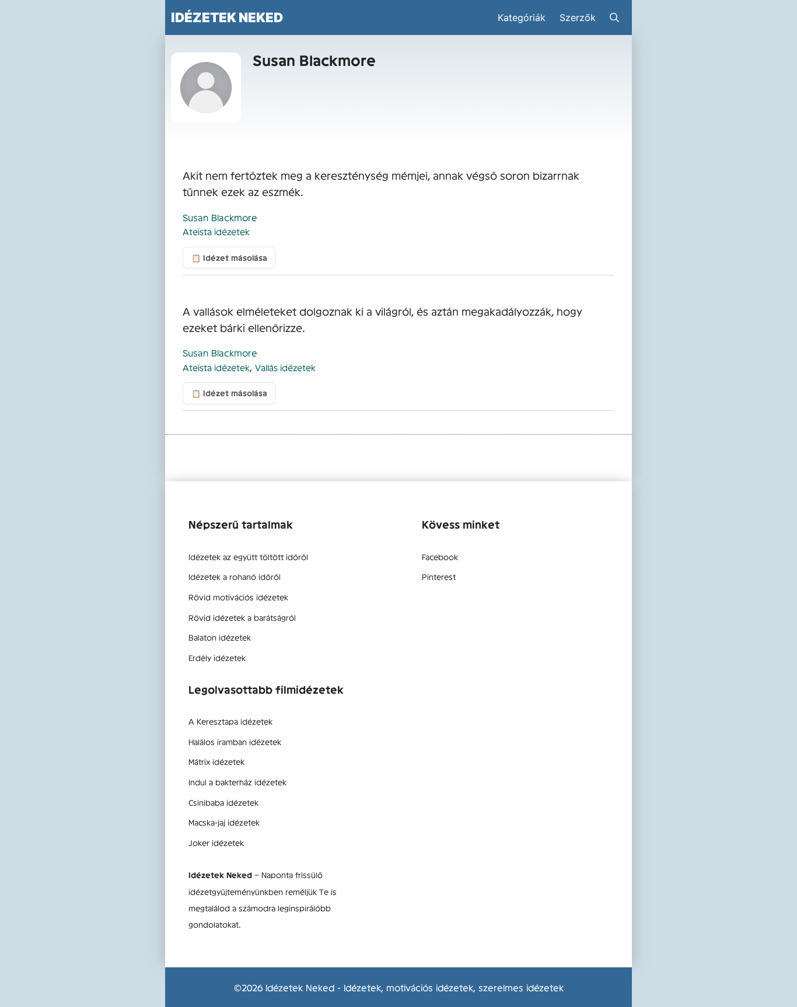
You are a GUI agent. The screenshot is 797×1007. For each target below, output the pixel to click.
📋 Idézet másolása (229, 257)
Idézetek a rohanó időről (234, 576)
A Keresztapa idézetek (230, 721)
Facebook (440, 556)
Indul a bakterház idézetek (237, 781)
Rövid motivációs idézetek (238, 597)
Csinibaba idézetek (223, 802)
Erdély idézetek (217, 657)
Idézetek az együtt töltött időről (248, 556)
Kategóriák (522, 17)
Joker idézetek (216, 842)
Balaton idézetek (219, 637)
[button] (614, 17)
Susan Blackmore (220, 217)
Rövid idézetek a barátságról (242, 617)
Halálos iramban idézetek (234, 741)
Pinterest (439, 576)
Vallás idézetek (285, 367)
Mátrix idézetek (216, 761)
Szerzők (578, 17)
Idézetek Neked (227, 17)
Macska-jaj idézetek (224, 822)
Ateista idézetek (216, 231)
